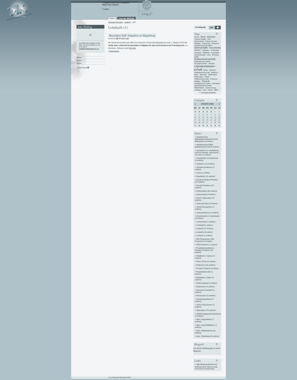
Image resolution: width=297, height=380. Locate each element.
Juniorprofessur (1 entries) (207, 213)
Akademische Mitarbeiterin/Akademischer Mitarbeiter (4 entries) (206, 139)
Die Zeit (132, 48)
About (79, 58)
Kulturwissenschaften (202, 61)
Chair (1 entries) (203, 173)
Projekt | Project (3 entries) (207, 268)
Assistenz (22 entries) (205, 164)
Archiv (79, 60)
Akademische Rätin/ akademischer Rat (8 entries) (207, 146)
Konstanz (215, 55)
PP (117, 38)
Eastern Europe (211, 41)
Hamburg (197, 53)
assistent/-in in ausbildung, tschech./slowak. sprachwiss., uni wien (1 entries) (207, 152)
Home (112, 18)
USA (204, 90)
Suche (79, 63)
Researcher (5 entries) (205, 296)
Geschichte (215, 47)
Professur (213, 79)
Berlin (203, 37)
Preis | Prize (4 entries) (205, 261)
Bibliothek (211, 37)
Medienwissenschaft (202, 72)
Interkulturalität (199, 55)
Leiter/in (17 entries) (204, 229)
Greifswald (215, 50)
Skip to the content (110, 5)
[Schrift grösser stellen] (218, 29)
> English (106, 3)
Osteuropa (212, 75)
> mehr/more (113, 51)
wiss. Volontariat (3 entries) (207, 336)
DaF (209, 39)
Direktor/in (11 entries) (205, 176)
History (206, 52)
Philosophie (198, 77)
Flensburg (215, 43)
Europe (197, 43)
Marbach (212, 70)
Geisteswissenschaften (203, 45)
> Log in (105, 9)
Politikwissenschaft (201, 79)
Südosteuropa (210, 88)
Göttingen (205, 50)
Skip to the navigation (120, 3)
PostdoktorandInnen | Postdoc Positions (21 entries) (204, 250)
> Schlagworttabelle (207, 93)
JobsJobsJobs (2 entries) (206, 204)
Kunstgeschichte (200, 63)
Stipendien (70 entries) (206, 310)
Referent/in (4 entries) (205, 287)
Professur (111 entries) (205, 265)
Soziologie (216, 83)
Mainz (205, 70)
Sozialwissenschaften (202, 83)
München (203, 75)
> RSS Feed (82, 68)
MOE (196, 75)
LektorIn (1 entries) (204, 235)
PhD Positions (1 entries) (206, 245)
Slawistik (206, 81)
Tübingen (197, 90)
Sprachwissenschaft (202, 85)
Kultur (196, 57)
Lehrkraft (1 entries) (204, 225)
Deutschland (199, 41)
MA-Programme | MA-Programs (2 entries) (205, 240)
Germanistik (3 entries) (205, 194)
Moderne (214, 72)
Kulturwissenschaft (204, 59)
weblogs (128, 22)
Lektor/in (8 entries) (204, 232)
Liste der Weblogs (126, 18)
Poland (206, 77)
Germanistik (201, 47)
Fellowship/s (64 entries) (206, 191)
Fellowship (206, 43)
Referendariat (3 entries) (206, 283)
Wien (216, 90)
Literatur (211, 63)
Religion (197, 81)
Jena (209, 55)
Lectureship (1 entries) (205, 222)
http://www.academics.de (206, 364)
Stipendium (199, 88)
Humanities (215, 53)
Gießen (197, 50)
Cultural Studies (200, 39)
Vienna (210, 90)
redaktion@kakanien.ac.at (89, 49)
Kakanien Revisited (115, 22)
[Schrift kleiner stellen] (212, 29)
